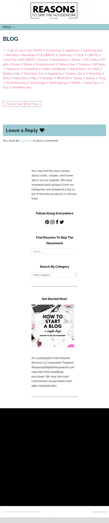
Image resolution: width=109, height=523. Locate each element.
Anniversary (54, 50)
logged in (26, 140)
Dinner (76, 59)
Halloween (14, 69)
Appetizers (72, 50)
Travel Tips (91, 83)
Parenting (95, 73)
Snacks (90, 78)
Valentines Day (21, 87)
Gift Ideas (99, 64)
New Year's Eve (34, 73)
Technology (37, 83)
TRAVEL (75, 83)
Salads (77, 78)
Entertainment (45, 64)
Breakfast (29, 55)
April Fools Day (93, 50)
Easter (28, 64)
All (4, 50)
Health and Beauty (54, 69)
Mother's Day (11, 73)
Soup (102, 78)
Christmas (65, 55)
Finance (84, 64)
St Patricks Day (16, 83)
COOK (80, 55)
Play (34, 78)
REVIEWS (63, 78)
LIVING (94, 69)
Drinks (16, 64)
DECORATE (26, 59)
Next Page (32, 103)
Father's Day (67, 64)
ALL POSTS (34, 50)
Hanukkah (31, 69)
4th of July (17, 50)
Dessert (43, 59)
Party (6, 78)
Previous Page (15, 103)
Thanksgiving (57, 83)
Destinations (60, 59)
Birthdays (13, 55)
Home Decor (78, 69)
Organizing (55, 73)
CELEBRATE (47, 55)
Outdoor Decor (75, 73)
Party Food (20, 78)
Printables (46, 78)
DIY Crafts (90, 59)
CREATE (92, 55)
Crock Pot (9, 59)
